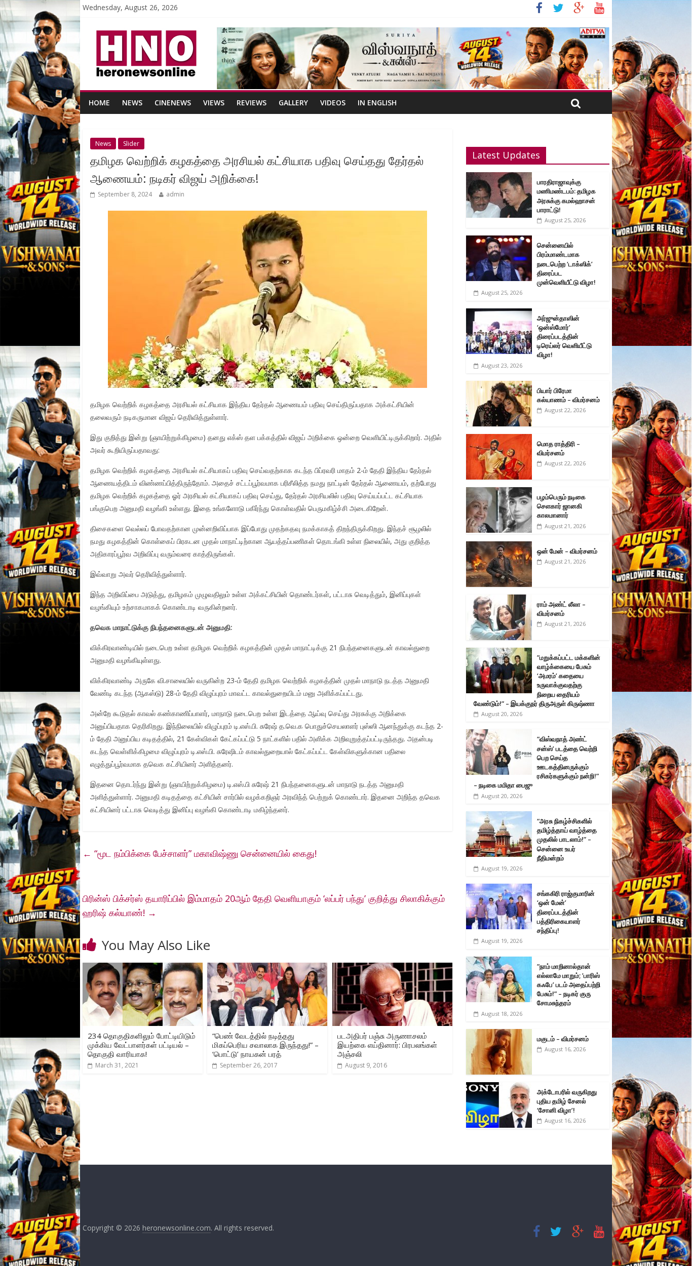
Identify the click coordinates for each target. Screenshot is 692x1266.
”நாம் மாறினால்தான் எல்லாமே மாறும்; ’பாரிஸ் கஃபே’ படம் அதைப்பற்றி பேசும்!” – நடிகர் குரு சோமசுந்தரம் (568, 985)
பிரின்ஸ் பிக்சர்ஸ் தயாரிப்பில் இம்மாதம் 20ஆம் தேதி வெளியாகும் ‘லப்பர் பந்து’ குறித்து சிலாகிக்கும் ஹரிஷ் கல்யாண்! (264, 905)
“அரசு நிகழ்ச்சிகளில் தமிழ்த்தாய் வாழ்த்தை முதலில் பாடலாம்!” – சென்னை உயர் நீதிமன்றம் (567, 839)
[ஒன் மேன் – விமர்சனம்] (499, 546)
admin (175, 194)
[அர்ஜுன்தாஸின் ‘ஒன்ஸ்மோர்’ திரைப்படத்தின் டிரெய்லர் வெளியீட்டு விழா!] (499, 314)
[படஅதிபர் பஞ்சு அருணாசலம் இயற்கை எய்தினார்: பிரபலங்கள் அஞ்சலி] (392, 968)
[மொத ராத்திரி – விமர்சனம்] (499, 439)
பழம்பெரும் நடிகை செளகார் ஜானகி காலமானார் (561, 506)
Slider (131, 143)
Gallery (293, 102)
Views (213, 102)
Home (99, 102)
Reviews (251, 102)
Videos (332, 102)
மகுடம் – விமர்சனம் (563, 1038)
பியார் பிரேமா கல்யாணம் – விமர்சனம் (568, 395)
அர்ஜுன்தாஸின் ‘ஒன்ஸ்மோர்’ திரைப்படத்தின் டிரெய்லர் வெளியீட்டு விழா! (564, 336)
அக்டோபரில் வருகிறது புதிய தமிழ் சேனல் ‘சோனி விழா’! (567, 1101)
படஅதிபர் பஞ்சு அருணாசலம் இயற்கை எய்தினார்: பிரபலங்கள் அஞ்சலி (387, 1045)
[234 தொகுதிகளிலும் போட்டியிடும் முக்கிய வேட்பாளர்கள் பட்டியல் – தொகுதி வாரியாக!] (143, 968)
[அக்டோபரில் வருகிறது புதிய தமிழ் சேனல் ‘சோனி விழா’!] (499, 1087)
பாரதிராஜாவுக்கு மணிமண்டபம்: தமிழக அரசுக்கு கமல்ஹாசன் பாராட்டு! (566, 195)
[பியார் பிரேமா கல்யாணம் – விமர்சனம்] (499, 386)
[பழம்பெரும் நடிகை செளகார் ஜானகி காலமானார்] (499, 492)
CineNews (173, 102)
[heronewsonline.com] (144, 33)
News (132, 102)
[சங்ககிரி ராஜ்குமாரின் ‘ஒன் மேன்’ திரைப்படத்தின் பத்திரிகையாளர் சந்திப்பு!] (499, 889)
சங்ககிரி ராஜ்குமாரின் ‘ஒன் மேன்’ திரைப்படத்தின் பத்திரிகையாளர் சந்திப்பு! (566, 912)
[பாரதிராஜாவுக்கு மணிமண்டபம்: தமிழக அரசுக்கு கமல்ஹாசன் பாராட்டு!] (499, 177)
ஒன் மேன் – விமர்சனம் (567, 551)
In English (377, 102)
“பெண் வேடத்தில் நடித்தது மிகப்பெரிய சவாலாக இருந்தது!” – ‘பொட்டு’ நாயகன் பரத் (265, 1045)
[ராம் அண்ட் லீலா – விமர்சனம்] (499, 600)
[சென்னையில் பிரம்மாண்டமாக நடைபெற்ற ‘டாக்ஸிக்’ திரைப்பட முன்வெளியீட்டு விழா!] (499, 241)
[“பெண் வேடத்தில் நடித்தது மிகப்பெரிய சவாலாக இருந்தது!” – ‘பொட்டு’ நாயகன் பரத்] (267, 968)
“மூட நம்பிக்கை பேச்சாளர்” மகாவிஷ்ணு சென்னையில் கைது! (200, 853)
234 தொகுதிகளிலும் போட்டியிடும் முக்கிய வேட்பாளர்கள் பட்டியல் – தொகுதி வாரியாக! (142, 1045)
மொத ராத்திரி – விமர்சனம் (558, 448)
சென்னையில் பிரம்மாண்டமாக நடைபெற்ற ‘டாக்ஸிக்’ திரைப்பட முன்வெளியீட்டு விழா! (566, 264)
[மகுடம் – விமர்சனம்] (499, 1034)
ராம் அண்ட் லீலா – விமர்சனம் (561, 609)
